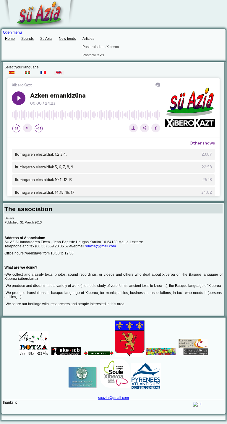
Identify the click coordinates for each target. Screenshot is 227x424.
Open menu (12, 32)
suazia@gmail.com (100, 246)
